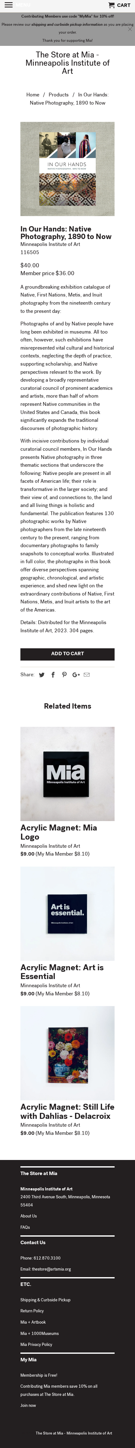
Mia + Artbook (33, 1323)
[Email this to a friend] (86, 675)
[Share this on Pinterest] (63, 675)
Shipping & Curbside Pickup (45, 1300)
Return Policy (32, 1311)
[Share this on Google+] (74, 675)
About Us (28, 1217)
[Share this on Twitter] (41, 675)
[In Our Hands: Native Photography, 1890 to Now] (67, 169)
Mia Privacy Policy (36, 1345)
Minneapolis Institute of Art (50, 245)
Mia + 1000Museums (39, 1334)
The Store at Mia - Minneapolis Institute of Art (67, 64)
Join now (28, 1406)
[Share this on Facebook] (52, 675)
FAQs (25, 1228)
